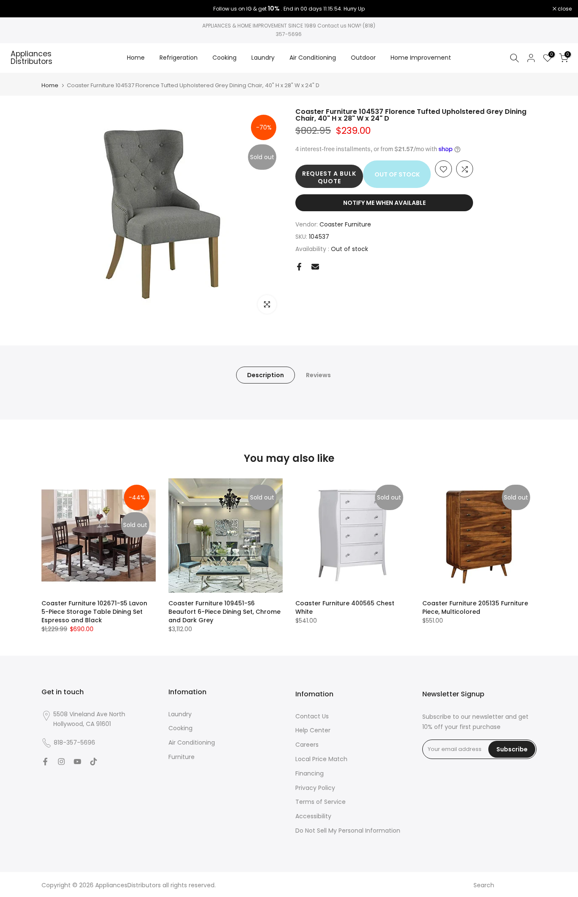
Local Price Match (321, 759)
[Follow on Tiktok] (93, 761)
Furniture (181, 757)
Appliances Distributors (31, 57)
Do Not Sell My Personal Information (347, 830)
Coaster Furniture (345, 225)
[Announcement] (289, 9)
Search (483, 885)
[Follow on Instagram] (61, 761)
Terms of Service (320, 802)
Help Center (312, 730)
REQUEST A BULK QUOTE (329, 178)
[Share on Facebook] (299, 266)
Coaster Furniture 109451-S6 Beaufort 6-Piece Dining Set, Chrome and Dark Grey (224, 611)
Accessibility (313, 816)
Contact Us (312, 716)
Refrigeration (179, 57)
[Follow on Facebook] (45, 761)
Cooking (224, 57)
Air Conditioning (312, 57)
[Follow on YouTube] (77, 761)
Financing (309, 773)
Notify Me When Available (384, 203)
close (17, 8)
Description (265, 374)
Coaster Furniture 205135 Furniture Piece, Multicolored (475, 607)
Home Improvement (421, 57)
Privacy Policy (315, 788)
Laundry (263, 57)
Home (136, 57)
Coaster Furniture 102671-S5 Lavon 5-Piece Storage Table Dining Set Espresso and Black (94, 611)
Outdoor (363, 57)
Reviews (318, 374)
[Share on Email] (315, 266)
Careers (307, 744)
